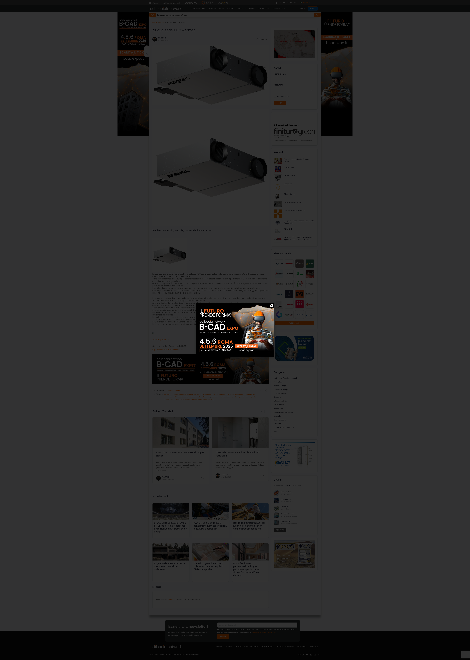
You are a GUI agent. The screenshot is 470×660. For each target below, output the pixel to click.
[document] (235, 330)
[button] (271, 305)
